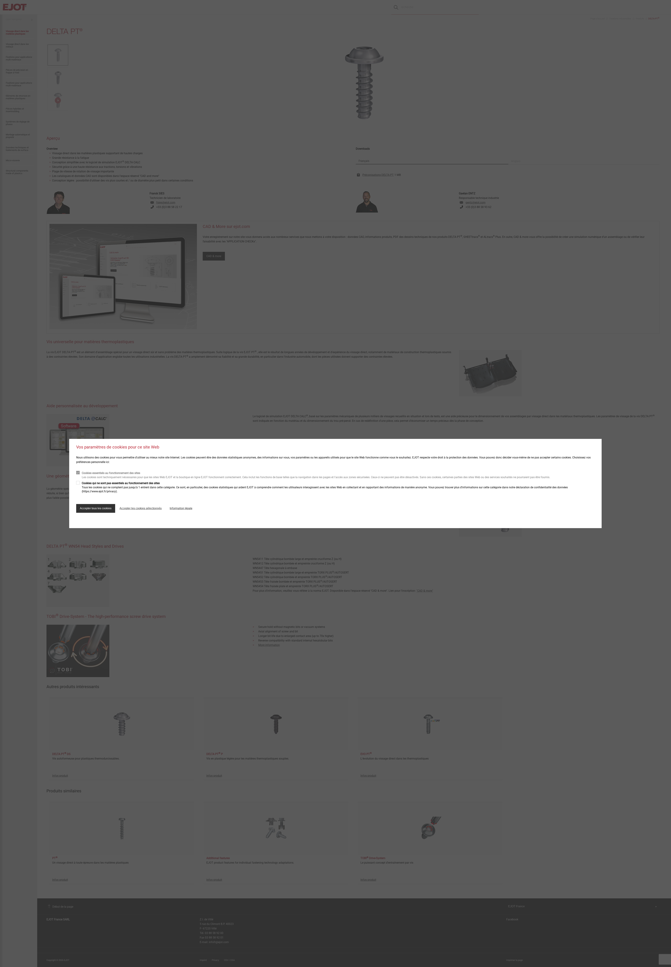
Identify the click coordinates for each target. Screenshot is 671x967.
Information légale (181, 508)
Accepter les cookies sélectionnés (141, 508)
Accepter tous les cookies (95, 508)
